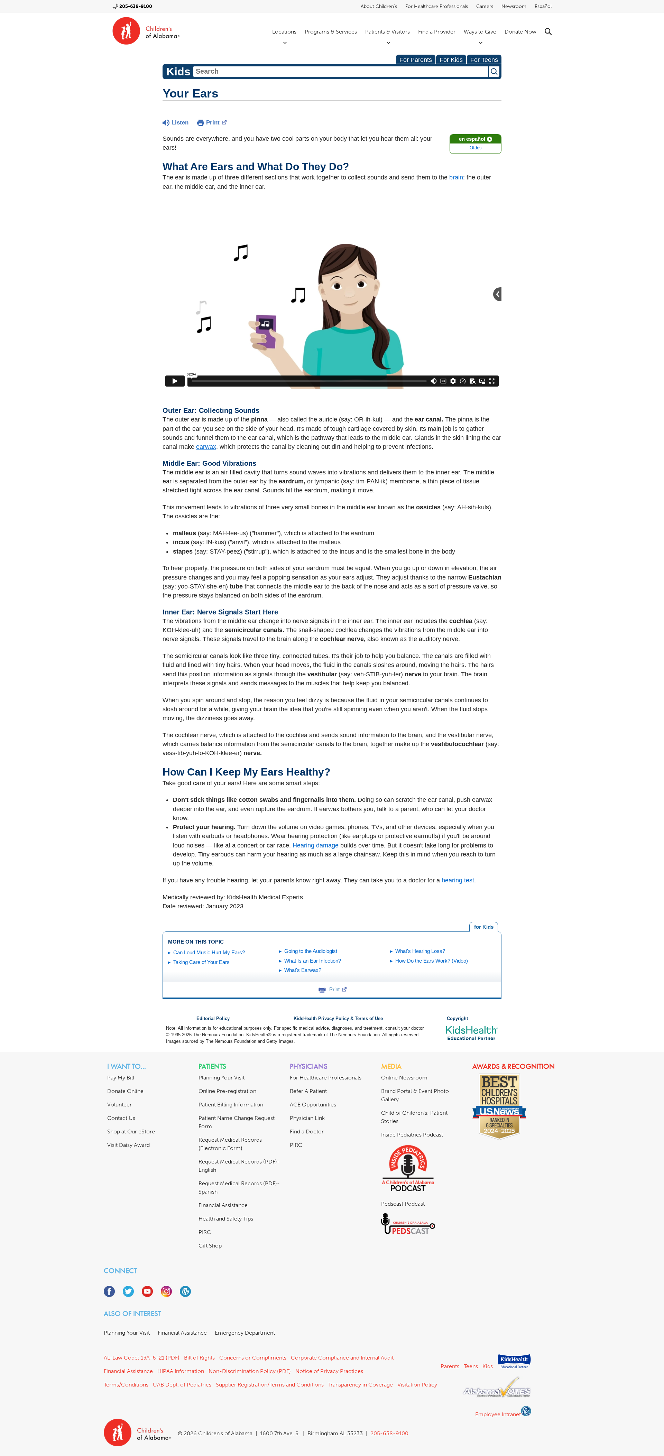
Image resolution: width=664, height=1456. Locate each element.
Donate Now (520, 31)
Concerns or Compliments (252, 1357)
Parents (450, 1366)
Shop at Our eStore (131, 1131)
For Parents (415, 59)
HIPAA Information (180, 1371)
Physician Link (307, 1118)
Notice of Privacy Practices (329, 1371)
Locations (284, 31)
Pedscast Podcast (403, 1203)
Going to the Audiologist (310, 951)
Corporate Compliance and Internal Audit (342, 1357)
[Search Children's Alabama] (548, 31)
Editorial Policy (213, 1018)
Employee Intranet (498, 1414)
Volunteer (119, 1104)
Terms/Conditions (126, 1384)
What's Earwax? (302, 970)
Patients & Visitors (387, 31)
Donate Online (125, 1091)
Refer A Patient (308, 1091)
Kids (487, 1366)
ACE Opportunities (313, 1104)
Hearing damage (316, 845)
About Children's (379, 6)
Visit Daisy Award (128, 1145)
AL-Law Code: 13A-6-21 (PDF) (141, 1357)
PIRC (205, 1232)
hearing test (458, 880)
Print (213, 122)
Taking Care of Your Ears (201, 962)
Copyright (457, 1018)
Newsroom (513, 6)
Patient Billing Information (231, 1104)
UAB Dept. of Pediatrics (182, 1384)
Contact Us (121, 1118)
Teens (471, 1366)
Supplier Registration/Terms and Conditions (270, 1384)
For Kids (451, 59)
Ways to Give (480, 31)
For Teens (484, 59)
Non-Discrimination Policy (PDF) (250, 1371)
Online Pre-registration (227, 1091)
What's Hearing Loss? (420, 951)
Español (543, 6)
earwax (206, 446)
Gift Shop (210, 1245)
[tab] (483, 927)
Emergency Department (245, 1332)
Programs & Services (331, 31)
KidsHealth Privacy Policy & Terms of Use (338, 1018)
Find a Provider (436, 31)
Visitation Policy (417, 1384)
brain (456, 177)
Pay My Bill (120, 1077)
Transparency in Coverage (360, 1384)
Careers (484, 6)
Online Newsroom (404, 1077)
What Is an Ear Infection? (312, 961)
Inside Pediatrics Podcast (412, 1134)
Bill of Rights (199, 1357)
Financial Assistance (223, 1205)
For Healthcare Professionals (436, 6)
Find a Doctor (307, 1131)
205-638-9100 (135, 6)
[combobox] (340, 71)
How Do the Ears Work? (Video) (431, 961)
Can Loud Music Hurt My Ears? (209, 952)
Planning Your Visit (222, 1077)
